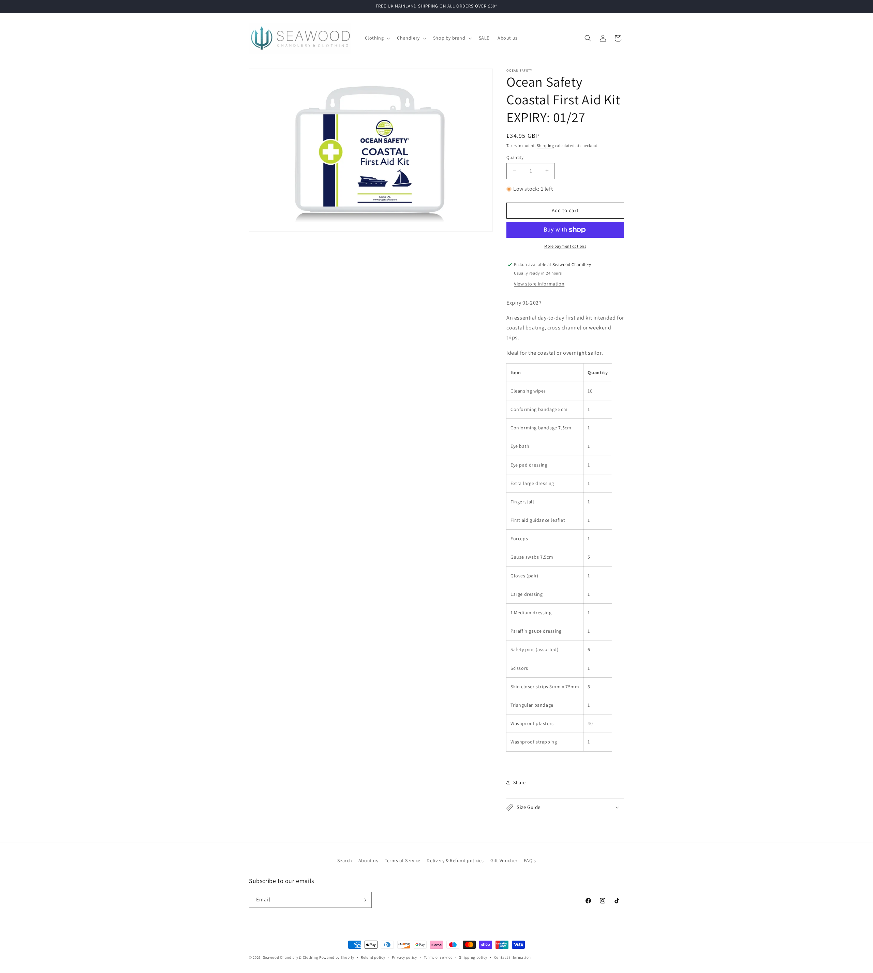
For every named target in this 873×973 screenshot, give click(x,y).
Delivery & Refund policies (455, 860)
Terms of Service (402, 860)
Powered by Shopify (336, 957)
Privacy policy (404, 957)
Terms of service (438, 957)
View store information (539, 284)
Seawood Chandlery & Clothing (291, 957)
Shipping (545, 145)
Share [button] (519, 782)
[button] (377, 38)
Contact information (512, 957)
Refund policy (373, 957)
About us (368, 860)
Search (344, 860)
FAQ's (530, 860)
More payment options (565, 246)
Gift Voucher (504, 860)
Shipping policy (473, 957)
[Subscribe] (363, 900)
